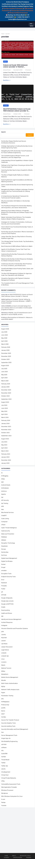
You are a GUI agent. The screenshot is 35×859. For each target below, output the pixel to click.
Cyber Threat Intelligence (9, 527)
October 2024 (5, 396)
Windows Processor (7, 790)
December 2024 (6, 390)
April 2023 (4, 448)
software (4, 747)
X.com (3, 799)
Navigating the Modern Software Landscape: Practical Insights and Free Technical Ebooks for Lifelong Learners (17, 191)
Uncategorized (5, 772)
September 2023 (6, 435)
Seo (2, 732)
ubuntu (3, 769)
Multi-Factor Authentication (9, 683)
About (14, 855)
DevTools (4, 555)
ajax (2, 482)
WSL (12, 796)
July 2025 (4, 368)
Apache (3, 494)
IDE (2, 616)
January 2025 (5, 387)
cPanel (3, 524)
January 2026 (5, 350)
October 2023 (5, 432)
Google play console (7, 601)
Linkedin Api (5, 656)
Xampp (3, 802)
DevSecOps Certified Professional (22, 10)
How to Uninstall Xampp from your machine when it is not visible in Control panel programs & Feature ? (16, 307)
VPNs (3, 781)
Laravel (6, 105)
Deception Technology (8, 543)
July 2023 (4, 442)
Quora (3, 711)
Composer (4, 521)
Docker (3, 564)
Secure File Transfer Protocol (10, 720)
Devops (3, 549)
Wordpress (4, 793)
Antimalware (5, 488)
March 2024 (4, 417)
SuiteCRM (4, 753)
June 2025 (4, 371)
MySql (5, 61)
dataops (3, 540)
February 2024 (5, 420)
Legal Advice (5, 650)
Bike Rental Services (7, 512)
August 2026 (5, 329)
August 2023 (5, 439)
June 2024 (4, 408)
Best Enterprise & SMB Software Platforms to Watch (16, 246)
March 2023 (4, 451)
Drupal (3, 567)
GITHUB (3, 595)
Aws (2, 509)
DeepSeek (4, 546)
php (2, 698)
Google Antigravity (6, 598)
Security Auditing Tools (8, 726)
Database (4, 537)
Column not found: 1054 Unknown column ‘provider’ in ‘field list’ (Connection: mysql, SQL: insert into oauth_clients (16, 67)
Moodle (3, 680)
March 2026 (4, 344)
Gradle (3, 607)
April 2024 (4, 414)
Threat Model (5, 759)
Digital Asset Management (9, 558)
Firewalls (4, 586)
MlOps (3, 671)
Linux (3, 659)
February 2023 (5, 454)
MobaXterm (4, 674)
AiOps (3, 479)
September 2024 (6, 399)
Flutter (3, 589)
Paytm (3, 692)
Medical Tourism (6, 668)
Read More (6, 80)
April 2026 (4, 341)
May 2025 (4, 374)
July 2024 (4, 405)
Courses (6, 857)
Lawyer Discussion (7, 647)
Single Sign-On (5, 738)
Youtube (3, 805)
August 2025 (5, 365)
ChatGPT (4, 515)
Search (3, 132)
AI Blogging (4, 476)
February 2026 (5, 347)
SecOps (3, 717)
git (2, 592)
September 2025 (6, 362)
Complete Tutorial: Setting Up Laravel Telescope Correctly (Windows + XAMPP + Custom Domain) (16, 301)
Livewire (3, 662)
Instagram (4, 625)
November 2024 (6, 393)
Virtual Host (4, 775)
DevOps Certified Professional (13, 8)
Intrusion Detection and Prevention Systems (14, 628)
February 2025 (5, 384)
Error (2, 579)
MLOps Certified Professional (18, 13)
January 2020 (5, 463)
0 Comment (28, 70)
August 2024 (5, 402)
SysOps (3, 756)
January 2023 (5, 457)
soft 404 (3, 744)
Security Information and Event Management (14, 729)
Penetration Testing (7, 695)
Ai (1, 473)
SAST (3, 714)
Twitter (3, 762)
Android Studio (5, 485)
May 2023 (4, 445)
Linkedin (3, 653)
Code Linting (5, 518)
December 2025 (6, 353)
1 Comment (26, 114)
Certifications (17, 857)
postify (3, 708)
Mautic (3, 665)
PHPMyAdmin (5, 701)
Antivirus (4, 491)
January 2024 (5, 423)
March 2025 (4, 381)
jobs (2, 631)
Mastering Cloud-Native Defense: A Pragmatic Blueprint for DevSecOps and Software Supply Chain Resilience (17, 212)
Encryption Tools (6, 573)
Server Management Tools (9, 735)
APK (2, 506)
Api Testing (4, 503)
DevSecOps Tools (25, 855)
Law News (4, 643)
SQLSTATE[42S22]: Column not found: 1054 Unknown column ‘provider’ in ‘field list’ (17, 110)
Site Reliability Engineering (9, 741)
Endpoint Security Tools (8, 576)
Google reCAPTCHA (7, 604)
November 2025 (6, 356)
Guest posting (5, 610)
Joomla (3, 634)
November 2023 (6, 429)
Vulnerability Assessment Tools (10, 784)
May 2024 (4, 411)
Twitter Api (4, 766)
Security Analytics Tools (8, 723)
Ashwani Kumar (7, 70)
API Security (5, 500)
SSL (2, 750)
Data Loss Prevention (7, 534)
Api (2, 497)
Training (28, 857)
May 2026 (4, 338)
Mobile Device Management (9, 677)
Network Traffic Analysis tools (10, 689)
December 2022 (6, 460)
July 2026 (4, 332)
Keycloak (4, 637)
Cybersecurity (5, 531)
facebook (4, 582)
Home (2, 33)
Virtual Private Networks (8, 778)
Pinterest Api (5, 705)
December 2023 (6, 426)
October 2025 (5, 359)
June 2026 (4, 335)
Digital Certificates (6, 561)
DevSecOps (4, 552)
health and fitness (6, 613)
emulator (4, 570)
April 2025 (4, 377)
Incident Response (6, 622)
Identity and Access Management (11, 619)
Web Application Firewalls (9, 787)
